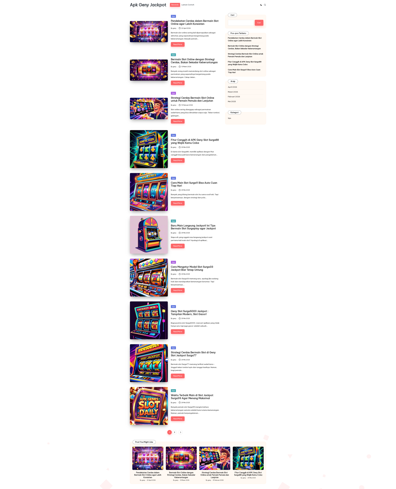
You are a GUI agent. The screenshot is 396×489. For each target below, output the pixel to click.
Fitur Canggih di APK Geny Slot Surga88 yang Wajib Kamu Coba (195, 141)
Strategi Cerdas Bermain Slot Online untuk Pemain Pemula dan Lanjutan (192, 99)
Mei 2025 (232, 101)
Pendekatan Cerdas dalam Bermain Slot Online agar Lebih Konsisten (195, 22)
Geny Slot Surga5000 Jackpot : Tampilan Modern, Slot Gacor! (189, 313)
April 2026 (232, 87)
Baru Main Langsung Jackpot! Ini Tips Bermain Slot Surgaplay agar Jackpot (193, 227)
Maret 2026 (233, 92)
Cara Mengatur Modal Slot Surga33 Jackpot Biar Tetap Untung (192, 268)
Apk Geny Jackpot (148, 5)
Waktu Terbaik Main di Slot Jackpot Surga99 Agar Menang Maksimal (192, 397)
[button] (180, 432)
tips (173, 16)
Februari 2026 (234, 96)
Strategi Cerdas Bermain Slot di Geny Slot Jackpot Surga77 (193, 354)
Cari (232, 15)
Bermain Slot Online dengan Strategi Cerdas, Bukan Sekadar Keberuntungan (194, 61)
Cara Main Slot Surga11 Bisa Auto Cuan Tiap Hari (194, 184)
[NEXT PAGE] (180, 432)
